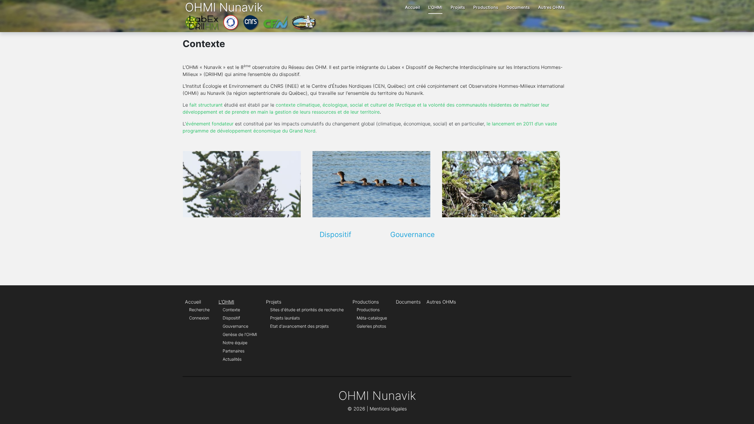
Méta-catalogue (372, 317)
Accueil (412, 7)
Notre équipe (235, 342)
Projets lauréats (285, 317)
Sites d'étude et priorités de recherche (307, 309)
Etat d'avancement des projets (299, 326)
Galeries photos (371, 326)
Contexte (231, 309)
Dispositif (335, 234)
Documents (518, 7)
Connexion (199, 317)
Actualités (232, 359)
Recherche (199, 309)
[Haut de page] (743, 413)
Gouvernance (412, 234)
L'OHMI (435, 7)
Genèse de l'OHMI (240, 334)
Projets (458, 7)
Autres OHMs (551, 7)
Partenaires (233, 350)
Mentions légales (388, 409)
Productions (485, 7)
